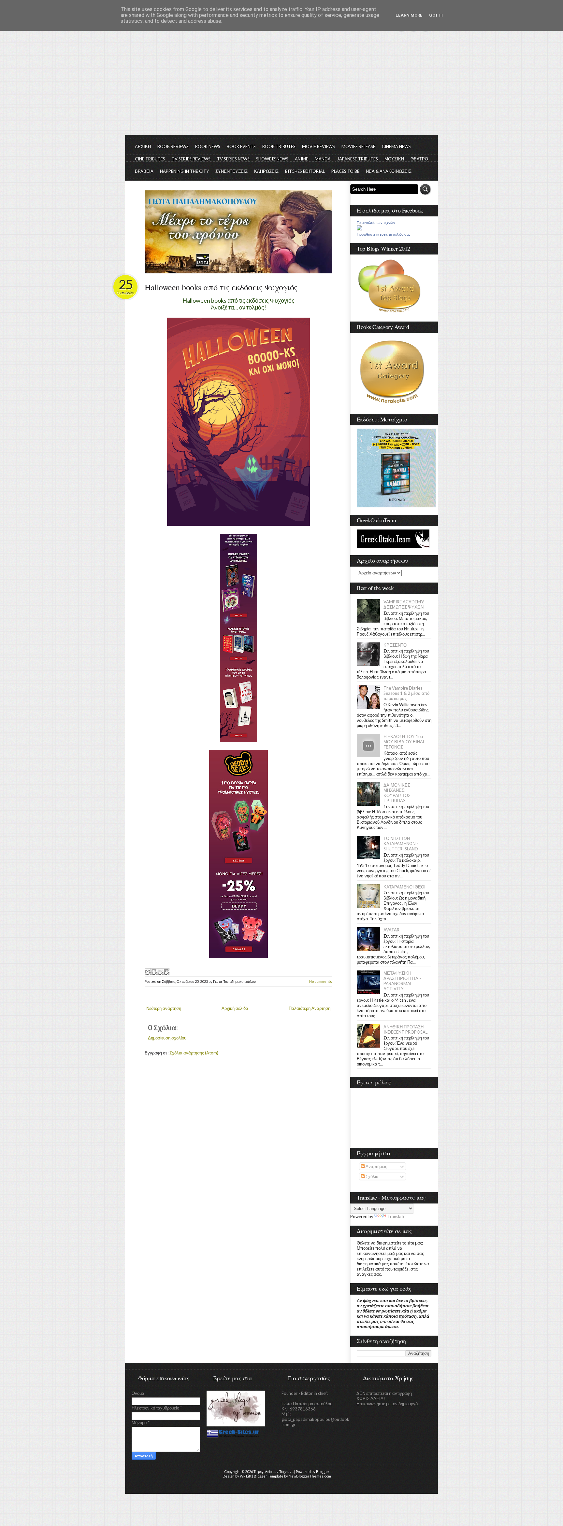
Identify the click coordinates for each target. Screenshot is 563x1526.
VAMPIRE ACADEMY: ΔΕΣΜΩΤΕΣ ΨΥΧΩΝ (403, 604)
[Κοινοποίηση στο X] (160, 971)
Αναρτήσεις (376, 1166)
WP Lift (246, 1476)
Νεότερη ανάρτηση (163, 1008)
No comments (320, 981)
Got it (436, 15)
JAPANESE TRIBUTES (357, 158)
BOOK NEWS (207, 146)
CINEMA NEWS (396, 146)
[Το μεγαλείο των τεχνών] (359, 228)
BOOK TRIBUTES (279, 146)
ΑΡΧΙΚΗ (143, 146)
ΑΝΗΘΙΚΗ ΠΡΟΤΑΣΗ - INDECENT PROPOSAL (405, 1029)
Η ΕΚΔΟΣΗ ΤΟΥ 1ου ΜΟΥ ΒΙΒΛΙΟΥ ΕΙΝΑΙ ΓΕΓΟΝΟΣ (403, 741)
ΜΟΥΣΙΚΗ (394, 158)
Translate (396, 1216)
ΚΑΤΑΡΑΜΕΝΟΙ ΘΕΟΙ (404, 886)
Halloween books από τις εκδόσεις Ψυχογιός (221, 287)
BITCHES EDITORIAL (305, 171)
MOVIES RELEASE (358, 146)
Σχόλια (372, 1176)
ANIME (301, 158)
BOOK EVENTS (241, 146)
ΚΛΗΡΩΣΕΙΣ (266, 171)
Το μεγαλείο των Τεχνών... (273, 1471)
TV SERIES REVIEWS (191, 158)
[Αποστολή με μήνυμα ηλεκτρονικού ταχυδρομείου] (147, 971)
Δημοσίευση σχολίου (167, 1037)
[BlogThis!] (154, 971)
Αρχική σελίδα (235, 1008)
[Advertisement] (281, 86)
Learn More (409, 15)
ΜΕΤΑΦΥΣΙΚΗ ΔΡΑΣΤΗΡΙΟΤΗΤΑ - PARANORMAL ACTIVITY (402, 980)
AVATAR (391, 929)
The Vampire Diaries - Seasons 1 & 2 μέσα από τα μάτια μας (406, 693)
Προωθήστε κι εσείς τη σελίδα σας (383, 234)
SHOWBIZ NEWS (272, 158)
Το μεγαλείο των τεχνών (376, 223)
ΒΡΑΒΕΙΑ (144, 171)
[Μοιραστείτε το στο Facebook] (166, 971)
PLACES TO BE (345, 171)
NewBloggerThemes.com (310, 1476)
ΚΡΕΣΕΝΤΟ (395, 645)
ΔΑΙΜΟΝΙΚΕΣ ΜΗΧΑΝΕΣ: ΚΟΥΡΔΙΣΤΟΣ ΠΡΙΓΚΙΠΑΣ (397, 792)
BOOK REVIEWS (173, 146)
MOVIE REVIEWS (318, 146)
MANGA (323, 158)
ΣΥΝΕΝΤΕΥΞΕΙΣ (231, 171)
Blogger (322, 1471)
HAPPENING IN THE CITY (184, 171)
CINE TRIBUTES (150, 158)
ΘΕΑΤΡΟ (419, 158)
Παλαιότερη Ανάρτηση (309, 1008)
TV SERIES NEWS (233, 158)
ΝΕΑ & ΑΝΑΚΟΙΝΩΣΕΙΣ (388, 171)
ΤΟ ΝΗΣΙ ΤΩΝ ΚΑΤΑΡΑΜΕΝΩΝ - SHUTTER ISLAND (400, 843)
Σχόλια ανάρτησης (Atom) (193, 1052)
